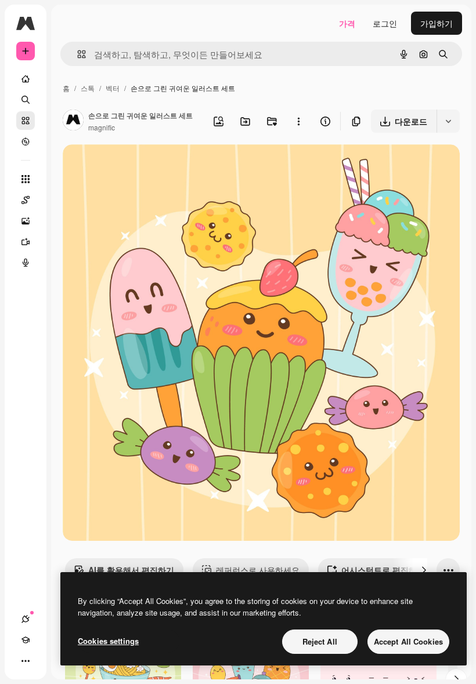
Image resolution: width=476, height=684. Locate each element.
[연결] (25, 619)
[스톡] (25, 120)
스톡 (88, 88)
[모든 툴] (25, 179)
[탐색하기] (25, 141)
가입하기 (436, 23)
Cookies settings (108, 640)
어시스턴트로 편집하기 (383, 570)
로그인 (385, 23)
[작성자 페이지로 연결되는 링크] (73, 121)
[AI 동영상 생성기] (25, 241)
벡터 (113, 88)
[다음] (423, 569)
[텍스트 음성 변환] (25, 262)
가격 (347, 23)
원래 (129, 167)
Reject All (319, 641)
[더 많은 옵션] (298, 121)
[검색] (25, 99)
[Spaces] (25, 200)
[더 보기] (25, 661)
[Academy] (25, 640)
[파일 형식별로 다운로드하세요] (448, 121)
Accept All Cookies (408, 641)
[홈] (25, 79)
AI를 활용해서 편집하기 (131, 570)
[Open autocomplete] (77, 54)
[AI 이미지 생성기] (25, 221)
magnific (101, 127)
